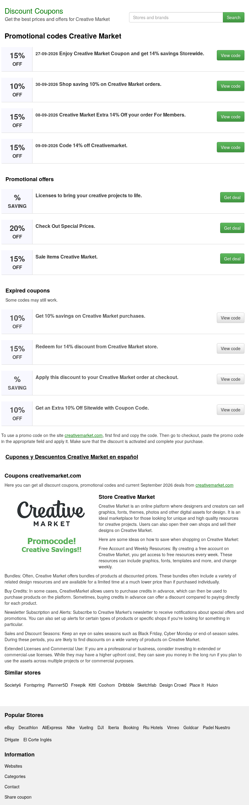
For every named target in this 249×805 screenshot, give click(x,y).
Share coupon (18, 797)
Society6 (13, 685)
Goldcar (191, 727)
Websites (13, 766)
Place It (196, 685)
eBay (9, 727)
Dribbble (126, 685)
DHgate (12, 739)
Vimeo (173, 727)
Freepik (78, 685)
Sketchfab (146, 685)
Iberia (113, 727)
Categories (15, 776)
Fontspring (34, 685)
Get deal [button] (232, 197)
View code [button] (230, 55)
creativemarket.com (84, 435)
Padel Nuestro (216, 727)
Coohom (107, 685)
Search (233, 17)
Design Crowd (172, 685)
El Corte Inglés (37, 739)
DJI (100, 727)
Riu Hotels (153, 727)
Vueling (86, 727)
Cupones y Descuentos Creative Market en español (71, 457)
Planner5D (58, 685)
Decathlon (28, 727)
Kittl (92, 685)
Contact (12, 786)
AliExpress (52, 727)
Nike (71, 727)
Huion (212, 685)
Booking (131, 727)
